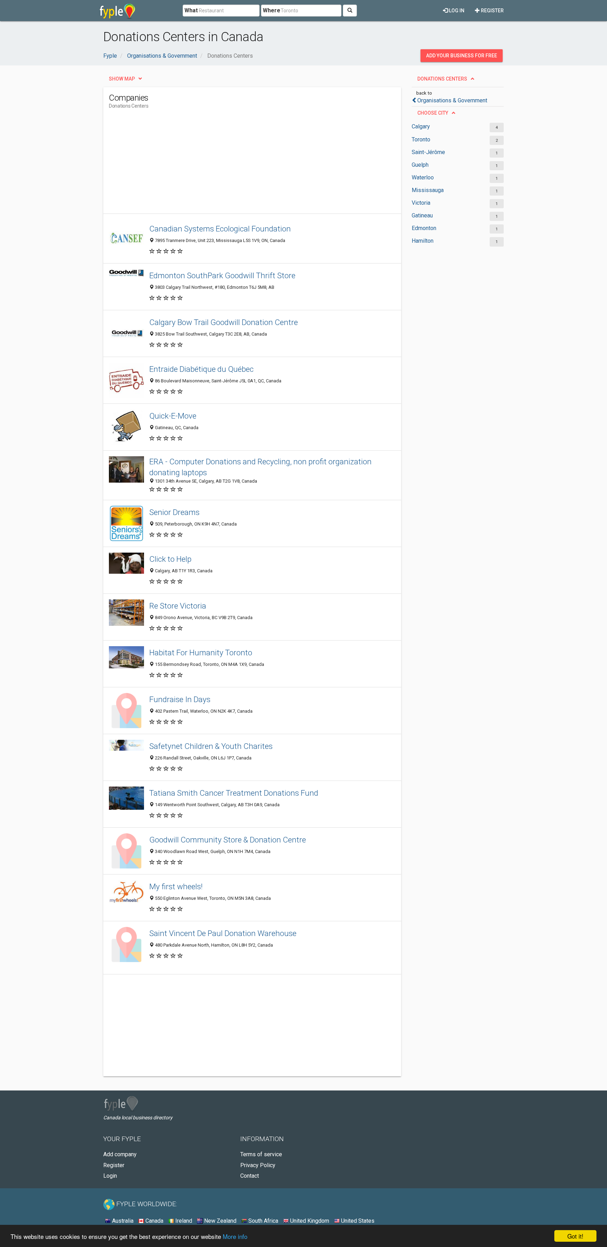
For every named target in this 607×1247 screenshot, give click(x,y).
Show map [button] (122, 79)
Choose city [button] (432, 113)
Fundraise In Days (179, 699)
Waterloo (423, 177)
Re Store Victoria (177, 605)
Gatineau (422, 215)
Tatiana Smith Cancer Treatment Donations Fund (233, 792)
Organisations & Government (452, 100)
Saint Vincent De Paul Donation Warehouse (222, 933)
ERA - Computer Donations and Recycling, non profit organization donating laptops (260, 467)
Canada (153, 1220)
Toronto (421, 139)
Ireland (183, 1220)
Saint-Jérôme (428, 152)
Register (492, 10)
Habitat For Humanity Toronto (200, 652)
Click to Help (170, 559)
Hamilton (422, 240)
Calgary (421, 126)
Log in (456, 10)
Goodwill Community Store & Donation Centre (227, 839)
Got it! (575, 1236)
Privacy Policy (257, 1165)
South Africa (262, 1220)
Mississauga (428, 190)
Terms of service (261, 1154)
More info (235, 1236)
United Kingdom (309, 1220)
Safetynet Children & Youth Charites (211, 746)
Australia (122, 1220)
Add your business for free (461, 55)
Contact (249, 1175)
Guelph (420, 164)
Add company (120, 1154)
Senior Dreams (174, 512)
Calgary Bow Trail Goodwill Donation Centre (223, 322)
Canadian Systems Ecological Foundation (220, 228)
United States (357, 1220)
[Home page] (117, 10)
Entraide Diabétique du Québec (201, 369)
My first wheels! (176, 886)
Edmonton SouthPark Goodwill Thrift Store (222, 275)
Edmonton (424, 228)
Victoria (421, 202)
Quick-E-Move (172, 415)
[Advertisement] (237, 164)
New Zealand (219, 1220)
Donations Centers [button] (442, 79)
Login (110, 1175)
